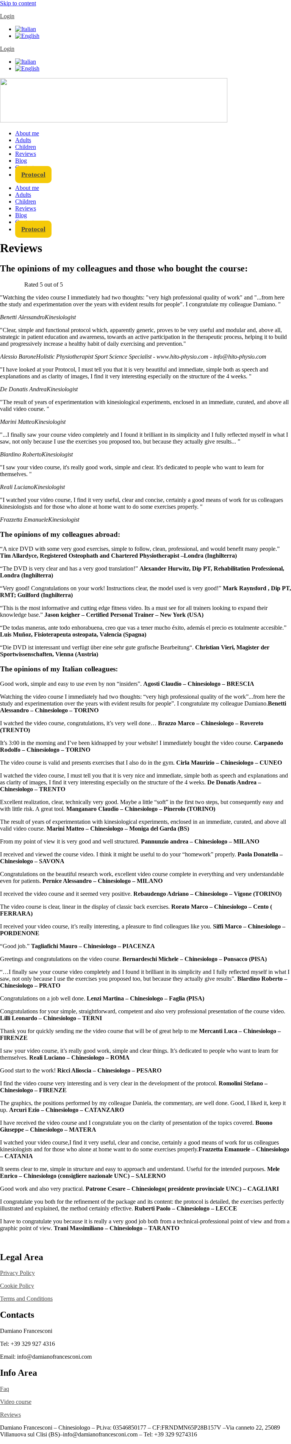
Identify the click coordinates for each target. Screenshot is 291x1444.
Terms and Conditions (26, 1298)
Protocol (33, 174)
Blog (21, 160)
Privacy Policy (17, 1273)
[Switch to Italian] (25, 29)
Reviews (25, 154)
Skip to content (18, 3)
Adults (23, 140)
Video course (15, 1402)
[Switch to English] (27, 36)
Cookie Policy (17, 1286)
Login (7, 16)
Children (25, 147)
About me (27, 133)
